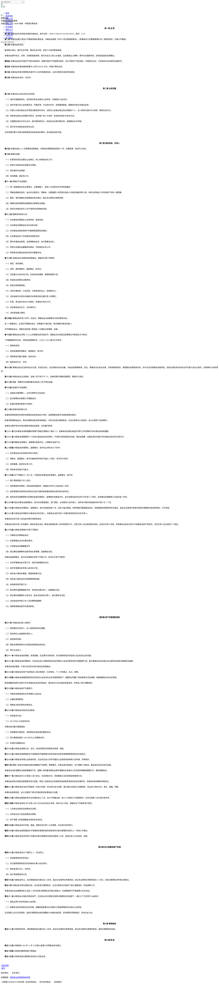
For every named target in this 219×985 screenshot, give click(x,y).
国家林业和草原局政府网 (20, 977)
